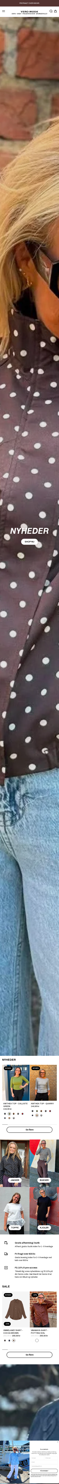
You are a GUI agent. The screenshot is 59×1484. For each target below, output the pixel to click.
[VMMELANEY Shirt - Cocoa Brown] (16, 1309)
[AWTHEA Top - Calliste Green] (16, 1083)
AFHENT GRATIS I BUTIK (29, 3)
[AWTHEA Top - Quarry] (43, 1083)
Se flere (29, 1130)
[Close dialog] (57, 1442)
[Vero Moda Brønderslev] (29, 12)
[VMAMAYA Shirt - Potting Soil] (43, 1309)
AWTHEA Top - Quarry (42, 1104)
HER (40, 1476)
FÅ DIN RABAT (44, 1470)
